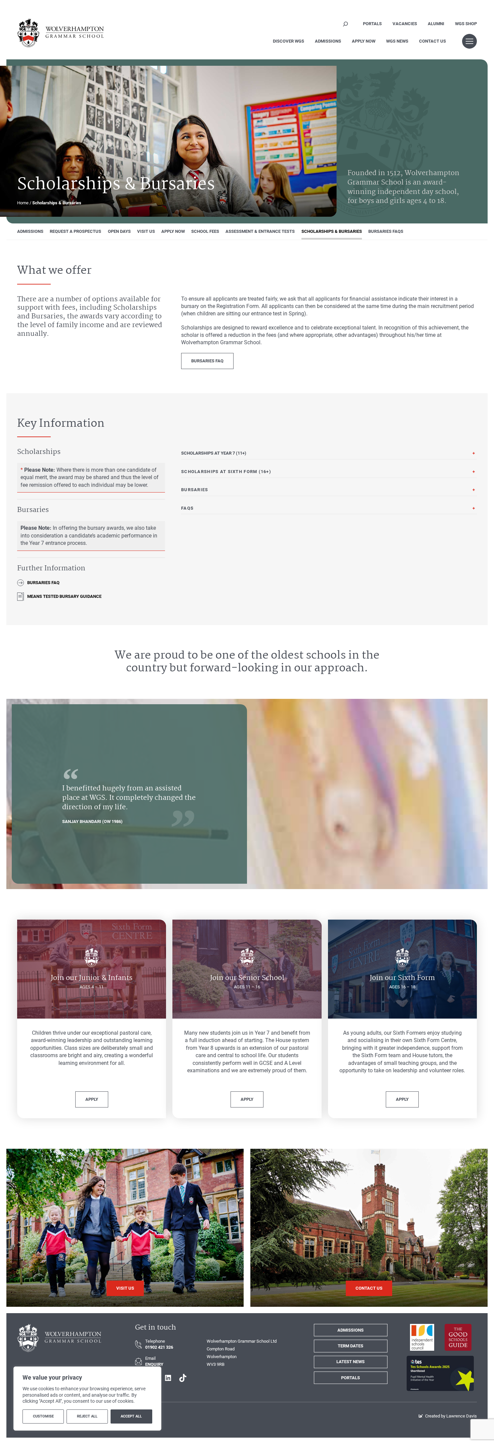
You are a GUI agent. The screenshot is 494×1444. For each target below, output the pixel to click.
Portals (350, 1377)
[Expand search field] (345, 24)
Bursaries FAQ (207, 360)
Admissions (350, 1330)
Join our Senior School (247, 978)
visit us (125, 1288)
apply (91, 1099)
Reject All (87, 1416)
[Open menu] (469, 41)
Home (23, 202)
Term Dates (350, 1345)
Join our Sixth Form (402, 978)
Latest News (350, 1361)
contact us (369, 1288)
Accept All (131, 1416)
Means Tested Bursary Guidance (64, 596)
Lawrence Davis (461, 1416)
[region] (87, 1398)
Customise (43, 1416)
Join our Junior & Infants (91, 978)
